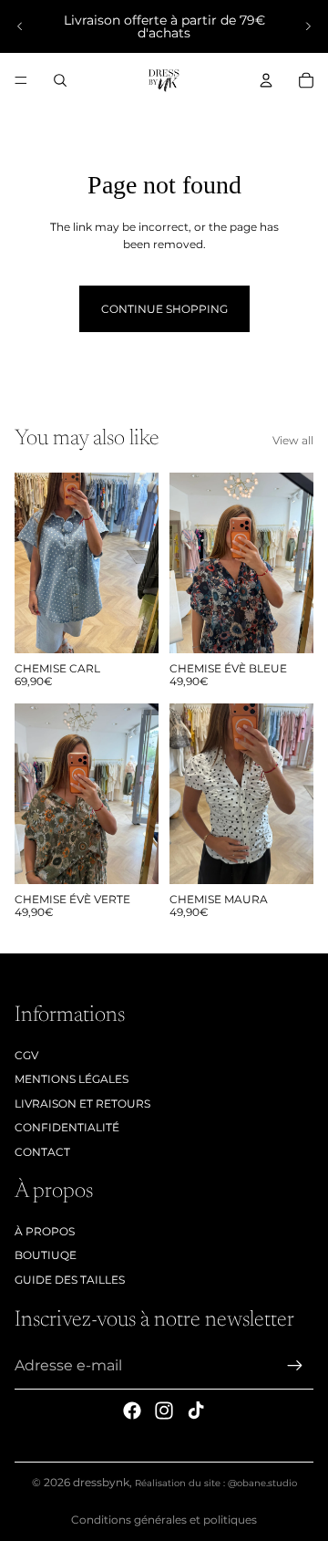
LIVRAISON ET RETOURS (82, 1103)
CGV (26, 1055)
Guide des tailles (70, 1279)
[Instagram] (164, 1410)
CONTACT (42, 1152)
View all (292, 440)
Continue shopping (164, 309)
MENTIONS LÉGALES (71, 1079)
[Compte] (266, 80)
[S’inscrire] (295, 1366)
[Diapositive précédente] (20, 26)
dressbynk (101, 1482)
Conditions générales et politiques (164, 1519)
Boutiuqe (46, 1255)
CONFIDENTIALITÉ (67, 1127)
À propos (45, 1231)
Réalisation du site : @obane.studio (216, 1483)
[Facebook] (132, 1410)
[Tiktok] (196, 1410)
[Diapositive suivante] (308, 26)
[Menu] (21, 80)
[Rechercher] (60, 80)
